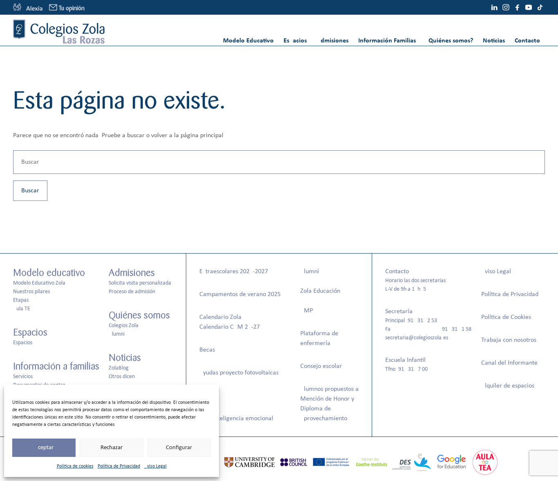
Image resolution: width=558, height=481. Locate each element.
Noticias (494, 41)
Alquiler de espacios (507, 386)
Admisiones (332, 41)
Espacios (295, 41)
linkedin (494, 7)
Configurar (179, 448)
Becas (207, 350)
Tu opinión (72, 8)
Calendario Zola (220, 317)
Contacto (527, 41)
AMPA (308, 310)
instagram (506, 7)
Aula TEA (23, 309)
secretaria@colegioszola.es (416, 338)
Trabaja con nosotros (508, 340)
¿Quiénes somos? (449, 41)
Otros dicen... (124, 377)
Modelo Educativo (248, 41)
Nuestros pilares (31, 292)
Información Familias (387, 41)
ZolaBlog (119, 368)
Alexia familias (27, 7)
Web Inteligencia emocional (236, 418)
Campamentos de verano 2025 (240, 294)
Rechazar (111, 448)
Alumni (117, 334)
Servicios (23, 377)
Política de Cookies (506, 317)
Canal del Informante (509, 363)
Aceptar (44, 448)
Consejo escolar (321, 366)
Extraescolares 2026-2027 (233, 271)
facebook (517, 7)
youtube (528, 7)
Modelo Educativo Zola (39, 283)
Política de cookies (75, 466)
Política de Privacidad (119, 466)
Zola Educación (320, 291)
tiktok (540, 7)
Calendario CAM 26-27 (229, 327)
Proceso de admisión (132, 292)
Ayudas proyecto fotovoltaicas (239, 373)
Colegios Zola (123, 326)
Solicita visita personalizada (140, 283)
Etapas (21, 300)
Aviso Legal (155, 466)
